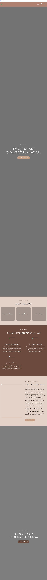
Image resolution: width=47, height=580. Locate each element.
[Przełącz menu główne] (44, 4)
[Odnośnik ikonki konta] (38, 4)
